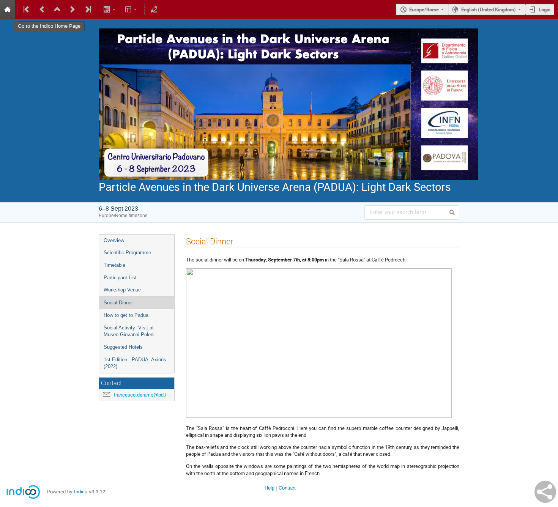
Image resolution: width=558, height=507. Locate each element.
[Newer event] (72, 9)
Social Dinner (118, 302)
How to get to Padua (126, 315)
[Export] (110, 9)
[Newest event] (87, 9)
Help (269, 488)
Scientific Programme (127, 252)
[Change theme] (131, 9)
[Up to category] (57, 9)
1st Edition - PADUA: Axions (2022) (135, 363)
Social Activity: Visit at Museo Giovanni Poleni (129, 331)
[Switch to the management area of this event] (154, 9)
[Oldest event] (27, 9)
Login (544, 9)
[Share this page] (545, 491)
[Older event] (42, 9)
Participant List (120, 277)
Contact (287, 488)
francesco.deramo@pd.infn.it (145, 395)
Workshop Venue (122, 290)
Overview (114, 240)
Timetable (114, 265)
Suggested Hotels (123, 347)
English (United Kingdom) (488, 9)
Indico (80, 491)
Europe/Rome (424, 9)
